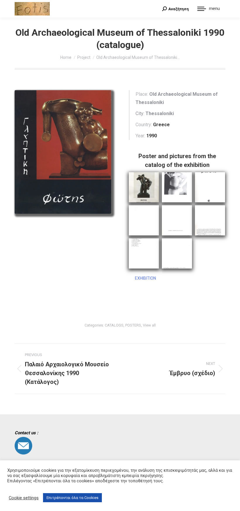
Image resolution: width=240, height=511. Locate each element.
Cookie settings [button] (24, 497)
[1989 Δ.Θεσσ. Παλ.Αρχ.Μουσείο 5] (210, 220)
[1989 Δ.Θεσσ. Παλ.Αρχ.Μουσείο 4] (177, 220)
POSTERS (133, 325)
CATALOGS (114, 325)
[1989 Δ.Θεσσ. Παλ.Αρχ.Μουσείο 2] (210, 187)
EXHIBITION (145, 278)
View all (149, 325)
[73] (144, 187)
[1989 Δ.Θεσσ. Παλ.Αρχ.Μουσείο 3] (144, 220)
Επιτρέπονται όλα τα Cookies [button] (72, 497)
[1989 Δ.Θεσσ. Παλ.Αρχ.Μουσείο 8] (177, 253)
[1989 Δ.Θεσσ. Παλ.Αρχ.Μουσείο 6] (177, 187)
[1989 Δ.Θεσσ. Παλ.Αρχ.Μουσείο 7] (144, 253)
